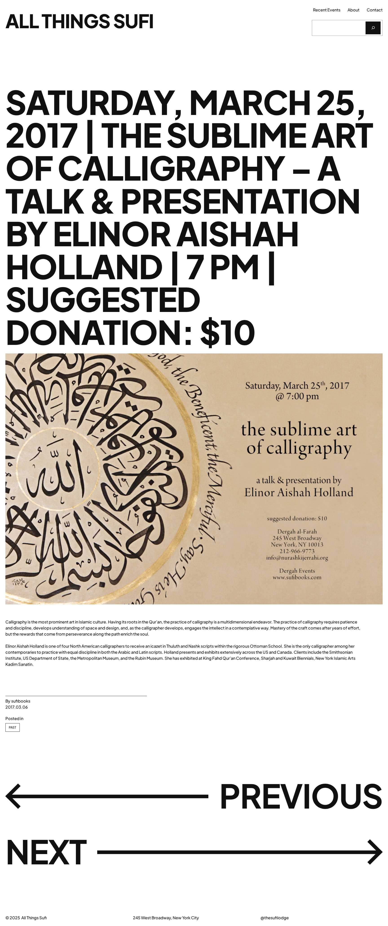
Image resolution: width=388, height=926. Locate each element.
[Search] (373, 28)
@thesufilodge (274, 917)
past (12, 727)
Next (45, 851)
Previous (301, 795)
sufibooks (20, 700)
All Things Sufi (79, 20)
